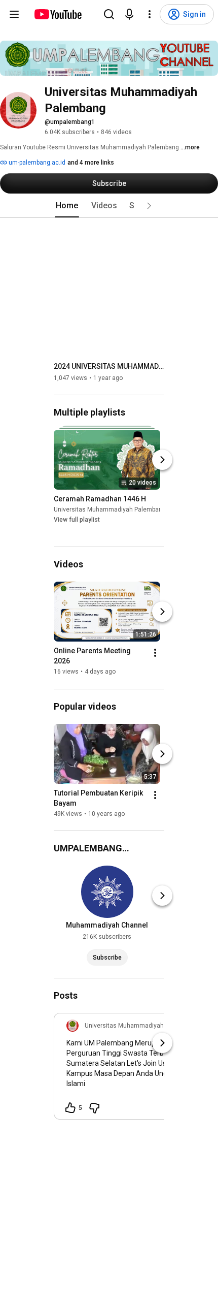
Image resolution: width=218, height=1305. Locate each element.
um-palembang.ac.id (36, 162)
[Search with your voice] (129, 14)
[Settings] (149, 14)
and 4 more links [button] (90, 162)
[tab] (67, 206)
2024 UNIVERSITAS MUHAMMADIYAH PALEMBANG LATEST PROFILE (109, 366)
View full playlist (77, 519)
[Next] (162, 460)
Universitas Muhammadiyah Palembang (110, 509)
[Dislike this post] (94, 1108)
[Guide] (14, 14)
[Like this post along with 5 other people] (70, 1108)
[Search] (109, 14)
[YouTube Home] (57, 14)
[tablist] (109, 206)
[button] (149, 206)
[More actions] (155, 653)
